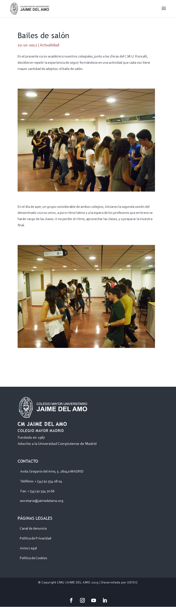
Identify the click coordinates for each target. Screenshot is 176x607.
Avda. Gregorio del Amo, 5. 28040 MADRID (51, 471)
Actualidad (49, 45)
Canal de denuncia (33, 528)
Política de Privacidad (35, 538)
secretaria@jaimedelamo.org (41, 501)
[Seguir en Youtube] (93, 600)
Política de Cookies (33, 558)
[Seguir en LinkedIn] (104, 600)
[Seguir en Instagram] (82, 600)
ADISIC (132, 582)
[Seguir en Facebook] (71, 600)
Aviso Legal (28, 548)
